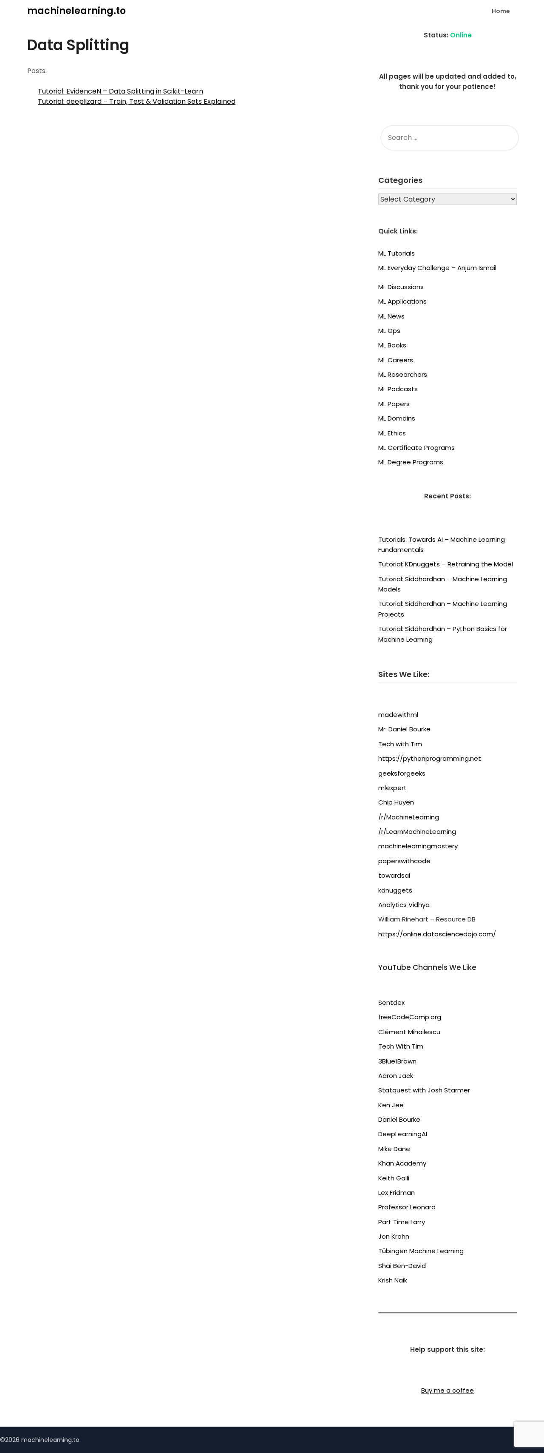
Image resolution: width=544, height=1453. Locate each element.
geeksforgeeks (401, 773)
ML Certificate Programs (416, 447)
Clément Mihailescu (409, 1031)
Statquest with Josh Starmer (424, 1090)
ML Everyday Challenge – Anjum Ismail (437, 267)
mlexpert (392, 787)
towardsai (394, 875)
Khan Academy (402, 1163)
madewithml (398, 714)
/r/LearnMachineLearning (417, 831)
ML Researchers (402, 374)
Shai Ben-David (402, 1265)
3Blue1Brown (397, 1061)
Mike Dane (394, 1148)
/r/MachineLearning (408, 817)
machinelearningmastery (418, 846)
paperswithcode (404, 860)
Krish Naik (392, 1280)
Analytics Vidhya (404, 904)
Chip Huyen (396, 802)
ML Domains (396, 418)
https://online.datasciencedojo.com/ (437, 934)
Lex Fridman (396, 1192)
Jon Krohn (393, 1236)
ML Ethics (392, 433)
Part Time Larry (401, 1221)
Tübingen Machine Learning (421, 1250)
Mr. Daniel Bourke (404, 729)
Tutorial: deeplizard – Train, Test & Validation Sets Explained (136, 101)
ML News (391, 316)
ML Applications (402, 301)
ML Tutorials (396, 253)
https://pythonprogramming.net (429, 758)
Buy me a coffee (447, 1390)
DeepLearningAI (402, 1133)
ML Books (392, 345)
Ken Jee (391, 1104)
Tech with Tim (400, 743)
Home (501, 11)
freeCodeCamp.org (409, 1016)
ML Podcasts (398, 388)
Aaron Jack (395, 1075)
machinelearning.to (76, 10)
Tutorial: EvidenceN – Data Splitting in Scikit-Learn (120, 91)
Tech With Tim (400, 1046)
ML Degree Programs (410, 462)
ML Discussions (401, 286)
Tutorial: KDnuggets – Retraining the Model (445, 564)
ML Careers (395, 359)
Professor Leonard (407, 1207)
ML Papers (394, 403)
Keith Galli (393, 1178)
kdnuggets (395, 890)
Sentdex (391, 1002)
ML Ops (389, 330)
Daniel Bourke (399, 1119)
